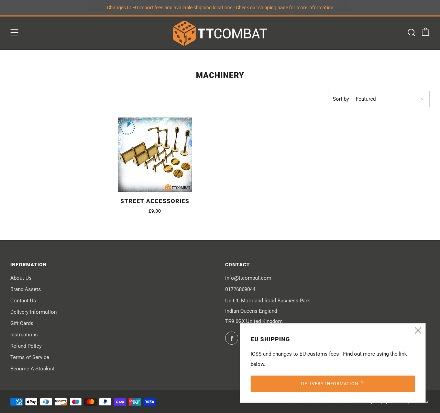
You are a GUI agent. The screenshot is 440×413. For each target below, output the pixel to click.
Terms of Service (29, 357)
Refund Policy (26, 346)
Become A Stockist (32, 369)
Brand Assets (25, 289)
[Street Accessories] (155, 155)
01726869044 (240, 289)
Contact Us (23, 301)
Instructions (24, 335)
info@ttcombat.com (248, 278)
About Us (21, 278)
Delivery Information (33, 312)
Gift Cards (21, 323)
